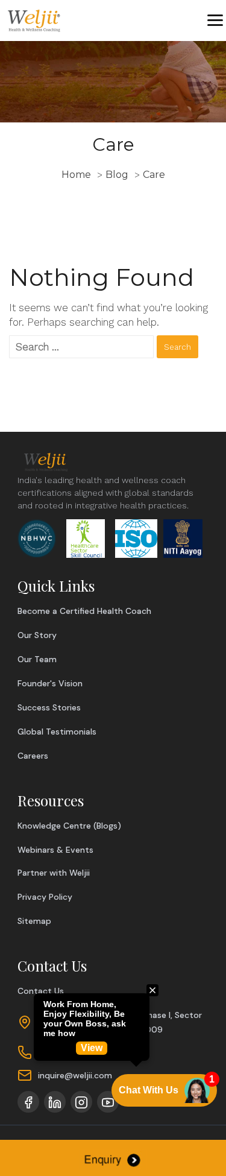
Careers (32, 755)
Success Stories (49, 707)
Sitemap (34, 920)
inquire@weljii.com (75, 1075)
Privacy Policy (44, 896)
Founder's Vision (50, 683)
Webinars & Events (55, 849)
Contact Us (40, 990)
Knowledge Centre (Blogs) (69, 825)
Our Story (37, 635)
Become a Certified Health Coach (84, 610)
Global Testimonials (56, 731)
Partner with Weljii (53, 872)
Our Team (37, 659)
